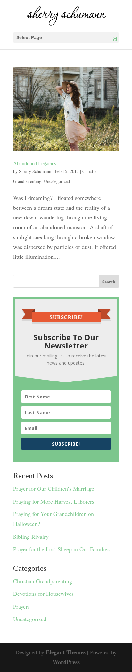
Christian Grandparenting (42, 581)
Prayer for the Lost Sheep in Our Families (61, 549)
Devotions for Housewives (43, 593)
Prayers (21, 606)
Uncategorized (57, 181)
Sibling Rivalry (31, 536)
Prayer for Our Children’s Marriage (53, 488)
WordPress (66, 662)
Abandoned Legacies (34, 163)
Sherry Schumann (35, 171)
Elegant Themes (66, 652)
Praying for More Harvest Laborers (53, 501)
